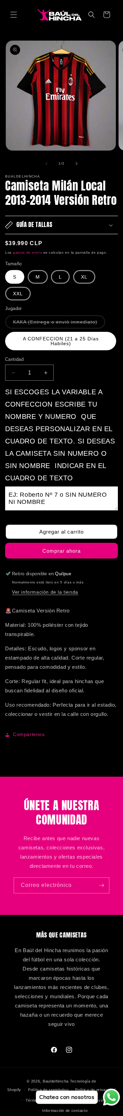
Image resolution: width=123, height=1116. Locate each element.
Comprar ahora (61, 551)
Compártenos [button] (29, 734)
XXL (18, 293)
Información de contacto (64, 1110)
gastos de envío (27, 252)
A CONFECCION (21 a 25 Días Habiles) (61, 341)
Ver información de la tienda (45, 592)
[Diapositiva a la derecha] (76, 163)
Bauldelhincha (56, 1081)
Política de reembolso (48, 1090)
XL (84, 277)
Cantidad (14, 359)
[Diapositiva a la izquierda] (46, 163)
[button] (13, 14)
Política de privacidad (95, 1090)
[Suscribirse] (101, 885)
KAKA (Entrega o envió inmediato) (59, 324)
